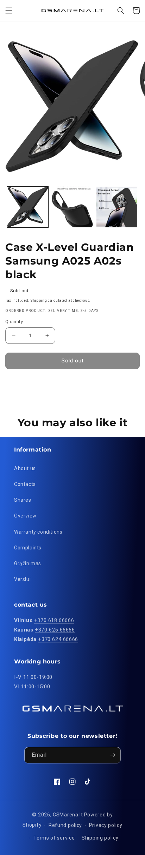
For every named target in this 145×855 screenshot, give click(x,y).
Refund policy (65, 825)
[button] (9, 10)
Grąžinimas (27, 563)
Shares (22, 500)
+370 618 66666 (54, 620)
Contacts (25, 484)
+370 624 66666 (58, 639)
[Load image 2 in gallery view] (72, 207)
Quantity (14, 321)
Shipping (39, 300)
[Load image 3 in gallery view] (117, 207)
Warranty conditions (38, 532)
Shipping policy (100, 838)
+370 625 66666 (55, 630)
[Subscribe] (112, 755)
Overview (25, 516)
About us (25, 468)
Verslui (22, 579)
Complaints (28, 547)
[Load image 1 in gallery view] (27, 207)
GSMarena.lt (68, 814)
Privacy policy (105, 825)
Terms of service (54, 838)
